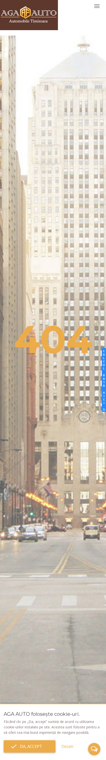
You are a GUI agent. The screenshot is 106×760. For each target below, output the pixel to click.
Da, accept (29, 746)
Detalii (67, 746)
